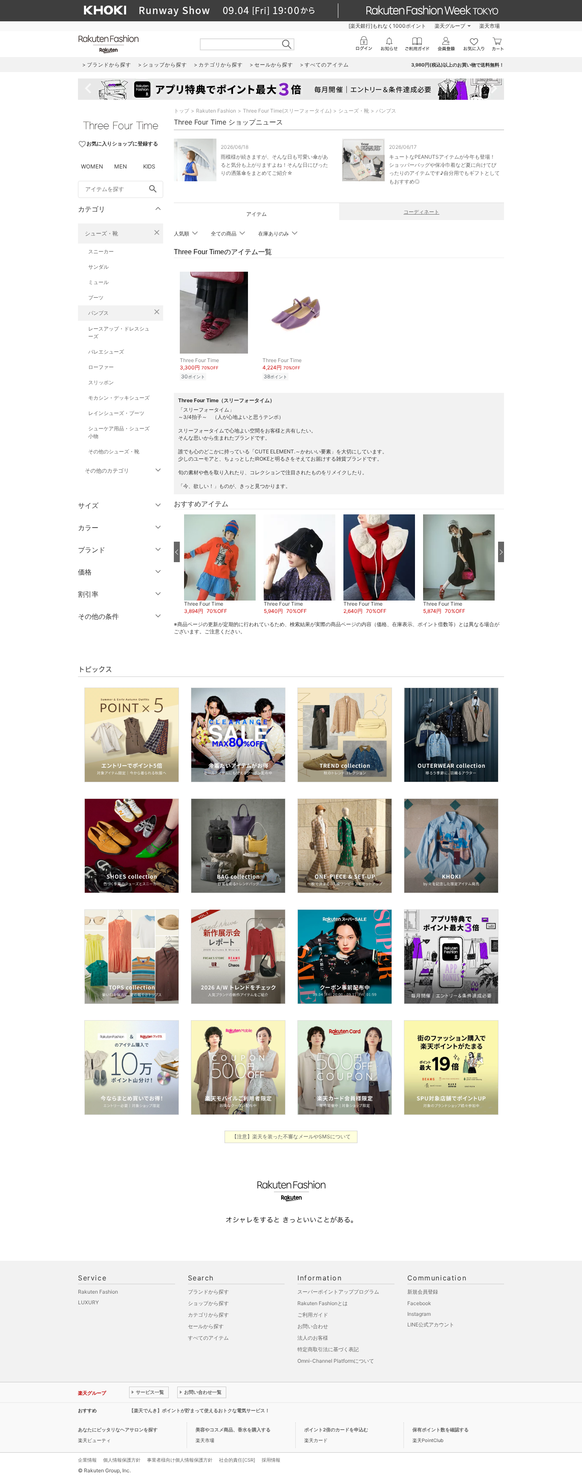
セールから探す (206, 1326)
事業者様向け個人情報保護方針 (180, 1460)
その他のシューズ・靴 (113, 451)
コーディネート (421, 212)
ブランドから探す (208, 1291)
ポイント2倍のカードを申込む (336, 1430)
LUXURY (88, 1302)
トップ (181, 110)
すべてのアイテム (208, 1338)
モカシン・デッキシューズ (119, 398)
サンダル (98, 267)
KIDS (149, 166)
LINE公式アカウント (430, 1324)
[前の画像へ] (177, 552)
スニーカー (101, 251)
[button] (219, 564)
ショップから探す (208, 1303)
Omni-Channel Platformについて (335, 1361)
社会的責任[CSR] (237, 1460)
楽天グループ (450, 26)
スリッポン (101, 382)
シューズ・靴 (101, 233)
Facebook (419, 1303)
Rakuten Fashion (216, 110)
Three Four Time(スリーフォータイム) (287, 110)
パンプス (98, 313)
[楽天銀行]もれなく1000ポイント (387, 26)
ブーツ (96, 297)
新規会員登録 (422, 1291)
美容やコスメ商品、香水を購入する (233, 1430)
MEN (120, 166)
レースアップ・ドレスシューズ (119, 332)
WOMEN (92, 166)
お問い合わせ (312, 1326)
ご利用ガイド (312, 1315)
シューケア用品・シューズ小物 (119, 432)
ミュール (98, 282)
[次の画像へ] (501, 552)
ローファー (101, 367)
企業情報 (87, 1460)
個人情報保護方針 (122, 1460)
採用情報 (271, 1460)
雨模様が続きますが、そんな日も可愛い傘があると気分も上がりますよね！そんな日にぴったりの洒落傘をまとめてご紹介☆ (274, 165)
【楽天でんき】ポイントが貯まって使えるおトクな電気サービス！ (199, 1410)
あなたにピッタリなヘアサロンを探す (118, 1430)
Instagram (419, 1314)
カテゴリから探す (208, 1315)
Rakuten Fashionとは (322, 1303)
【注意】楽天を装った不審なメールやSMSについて (291, 1136)
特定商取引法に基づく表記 (328, 1349)
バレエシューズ (106, 351)
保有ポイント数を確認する (440, 1430)
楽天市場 (489, 26)
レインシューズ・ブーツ (116, 413)
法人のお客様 (312, 1338)
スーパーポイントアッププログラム (338, 1291)
